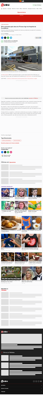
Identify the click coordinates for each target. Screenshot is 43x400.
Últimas (40, 8)
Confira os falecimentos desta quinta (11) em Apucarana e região (22, 78)
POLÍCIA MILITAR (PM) (17, 140)
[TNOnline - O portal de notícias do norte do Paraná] (5, 5)
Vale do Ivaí (14, 8)
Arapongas (9, 8)
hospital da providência (6, 140)
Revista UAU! (25, 8)
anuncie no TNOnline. (33, 98)
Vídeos (37, 8)
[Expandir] (41, 391)
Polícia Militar (5, 74)
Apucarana (5, 8)
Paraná (17, 8)
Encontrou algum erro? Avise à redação (10, 142)
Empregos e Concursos (32, 8)
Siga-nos (37, 37)
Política (21, 8)
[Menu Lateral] (1, 8)
